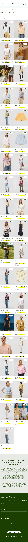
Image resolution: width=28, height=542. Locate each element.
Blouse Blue (4, 105)
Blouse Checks (4, 172)
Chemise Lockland (19, 310)
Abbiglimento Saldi (6, 18)
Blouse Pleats (18, 216)
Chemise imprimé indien (21, 286)
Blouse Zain (4, 355)
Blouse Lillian (4, 149)
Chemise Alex (4, 83)
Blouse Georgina (5, 421)
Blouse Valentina (5, 194)
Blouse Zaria (18, 377)
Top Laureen (4, 332)
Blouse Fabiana (4, 127)
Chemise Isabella (19, 421)
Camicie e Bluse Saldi (10, 9)
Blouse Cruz (4, 377)
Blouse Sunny (4, 216)
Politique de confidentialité (16, 503)
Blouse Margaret (19, 399)
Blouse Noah (18, 105)
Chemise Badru (4, 286)
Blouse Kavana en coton (7, 61)
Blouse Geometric (19, 172)
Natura (2, 9)
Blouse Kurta (18, 83)
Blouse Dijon (18, 332)
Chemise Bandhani (19, 61)
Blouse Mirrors (18, 127)
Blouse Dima (4, 260)
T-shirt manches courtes (19, 261)
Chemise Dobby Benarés (7, 238)
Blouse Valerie (4, 399)
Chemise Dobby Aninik (20, 194)
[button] (26, 4)
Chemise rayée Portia (20, 149)
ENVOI (23, 500)
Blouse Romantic (19, 39)
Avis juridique (14, 528)
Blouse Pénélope (5, 39)
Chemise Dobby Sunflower (4, 446)
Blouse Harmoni (4, 310)
